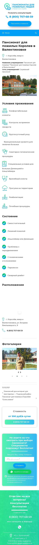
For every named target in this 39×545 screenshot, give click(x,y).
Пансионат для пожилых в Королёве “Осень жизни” (16, 398)
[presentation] (18, 372)
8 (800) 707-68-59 (15, 331)
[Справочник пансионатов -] (19, 9)
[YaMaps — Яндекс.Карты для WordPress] (19, 312)
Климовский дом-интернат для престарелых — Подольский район (17, 392)
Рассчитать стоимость (19, 24)
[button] (12, 376)
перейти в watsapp (21, 472)
